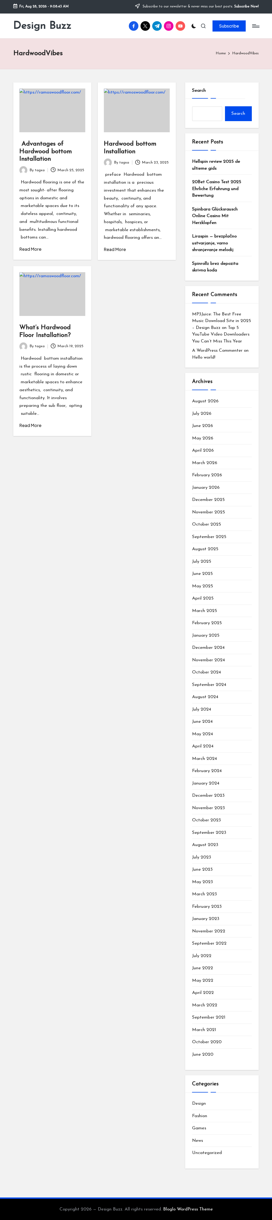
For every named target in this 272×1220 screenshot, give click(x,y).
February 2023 (207, 906)
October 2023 (206, 820)
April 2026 (203, 450)
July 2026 (201, 413)
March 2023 (204, 894)
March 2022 (204, 1005)
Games (199, 1128)
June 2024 (202, 721)
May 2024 (202, 734)
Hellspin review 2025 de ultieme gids (216, 165)
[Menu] (255, 26)
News (197, 1140)
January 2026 (206, 487)
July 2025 (201, 561)
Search (199, 90)
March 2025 (204, 611)
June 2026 (202, 426)
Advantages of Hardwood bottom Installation (45, 151)
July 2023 (201, 857)
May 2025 (202, 586)
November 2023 (208, 808)
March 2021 (204, 1030)
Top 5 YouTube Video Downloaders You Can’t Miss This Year (220, 334)
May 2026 (202, 438)
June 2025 (202, 573)
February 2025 (207, 623)
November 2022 (208, 931)
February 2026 (207, 475)
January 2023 (205, 919)
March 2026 (204, 463)
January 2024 (205, 783)
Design (199, 1103)
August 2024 (205, 697)
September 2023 (209, 832)
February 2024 (207, 771)
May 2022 (202, 980)
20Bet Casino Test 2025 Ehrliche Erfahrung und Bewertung (216, 189)
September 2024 (209, 684)
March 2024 (204, 758)
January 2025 (205, 635)
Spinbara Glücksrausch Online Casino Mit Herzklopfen (215, 216)
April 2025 (203, 598)
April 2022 (203, 992)
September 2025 (209, 537)
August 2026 (205, 401)
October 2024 (206, 672)
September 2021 (208, 1017)
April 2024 (203, 746)
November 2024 (208, 660)
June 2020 (202, 1054)
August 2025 (205, 549)
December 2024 (208, 647)
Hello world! (203, 357)
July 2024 (201, 709)
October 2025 (206, 524)
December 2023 (208, 795)
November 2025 (208, 512)
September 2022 (209, 943)
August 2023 (205, 845)
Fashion (199, 1116)
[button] (229, 26)
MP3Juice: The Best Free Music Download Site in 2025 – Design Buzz (221, 321)
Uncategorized (207, 1153)
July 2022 (201, 956)
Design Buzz (42, 26)
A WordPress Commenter (217, 350)
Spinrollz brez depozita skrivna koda (215, 267)
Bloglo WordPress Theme (188, 1209)
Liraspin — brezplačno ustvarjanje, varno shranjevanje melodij (214, 243)
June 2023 (202, 869)
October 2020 (207, 1042)
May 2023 (202, 882)
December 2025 (208, 499)
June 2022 (202, 968)
